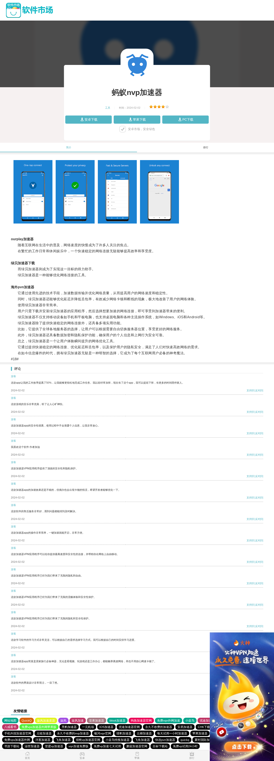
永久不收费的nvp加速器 (73, 733)
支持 (249, 390)
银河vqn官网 (102, 733)
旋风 (63, 720)
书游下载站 (11, 746)
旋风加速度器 (46, 720)
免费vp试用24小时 (185, 746)
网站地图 (10, 720)
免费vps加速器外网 (17, 739)
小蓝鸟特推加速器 (118, 739)
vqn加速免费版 (78, 746)
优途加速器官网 (129, 727)
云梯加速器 (144, 733)
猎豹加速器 (123, 733)
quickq (184, 739)
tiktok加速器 (117, 720)
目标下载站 (160, 746)
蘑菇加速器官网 (136, 746)
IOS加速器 (106, 727)
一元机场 (88, 727)
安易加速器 (184, 727)
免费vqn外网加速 (168, 720)
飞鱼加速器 (63, 739)
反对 (257, 390)
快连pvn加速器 (165, 739)
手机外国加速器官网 (17, 733)
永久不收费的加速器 (158, 727)
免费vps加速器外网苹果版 (39, 727)
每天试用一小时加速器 (172, 733)
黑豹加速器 (69, 727)
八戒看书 (10, 727)
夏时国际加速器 (205, 739)
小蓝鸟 (189, 720)
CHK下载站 (205, 727)
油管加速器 (32, 746)
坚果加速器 (96, 720)
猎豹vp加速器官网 (88, 739)
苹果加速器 (199, 733)
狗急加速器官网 (141, 720)
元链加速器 (44, 733)
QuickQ (27, 720)
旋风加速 (78, 720)
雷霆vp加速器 (54, 746)
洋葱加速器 (42, 739)
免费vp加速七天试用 (107, 746)
